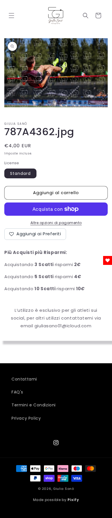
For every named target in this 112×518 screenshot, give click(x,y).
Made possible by (56, 499)
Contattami (24, 379)
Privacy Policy (26, 418)
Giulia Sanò (63, 488)
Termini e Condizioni (33, 405)
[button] (11, 15)
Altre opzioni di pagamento (56, 222)
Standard (20, 173)
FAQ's (17, 392)
